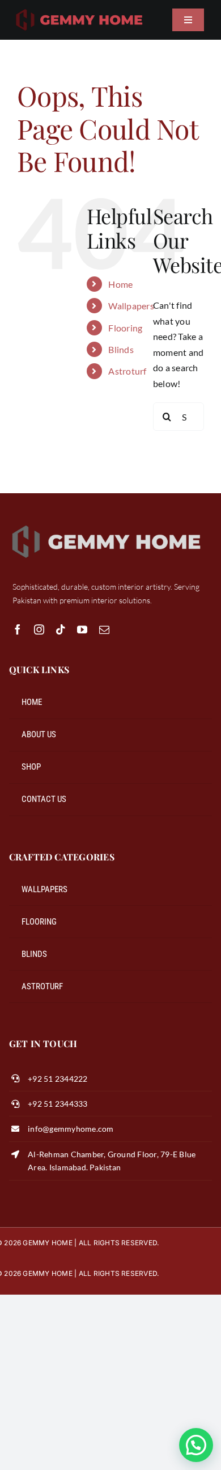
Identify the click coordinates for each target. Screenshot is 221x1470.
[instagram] (39, 629)
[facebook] (17, 629)
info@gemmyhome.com (70, 1128)
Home (120, 284)
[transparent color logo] (79, 10)
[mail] (104, 629)
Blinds (120, 349)
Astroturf (127, 371)
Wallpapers (131, 305)
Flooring (125, 327)
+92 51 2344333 (57, 1103)
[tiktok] (61, 629)
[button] (196, 1445)
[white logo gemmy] (106, 524)
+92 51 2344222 (57, 1078)
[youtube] (82, 629)
